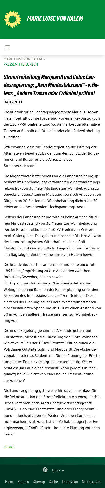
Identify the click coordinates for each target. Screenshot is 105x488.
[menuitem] (9, 482)
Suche (53, 482)
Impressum (70, 482)
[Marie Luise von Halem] (12, 19)
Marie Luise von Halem (55, 18)
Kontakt (23, 482)
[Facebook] (45, 470)
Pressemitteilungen (21, 65)
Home (9, 482)
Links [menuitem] (56, 470)
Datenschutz (91, 482)
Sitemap (39, 482)
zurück (9, 446)
